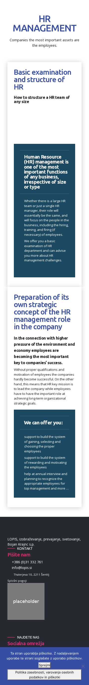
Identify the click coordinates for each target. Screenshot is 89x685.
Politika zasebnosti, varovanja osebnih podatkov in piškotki (44, 674)
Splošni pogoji (17, 580)
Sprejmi (44, 665)
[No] (82, 666)
